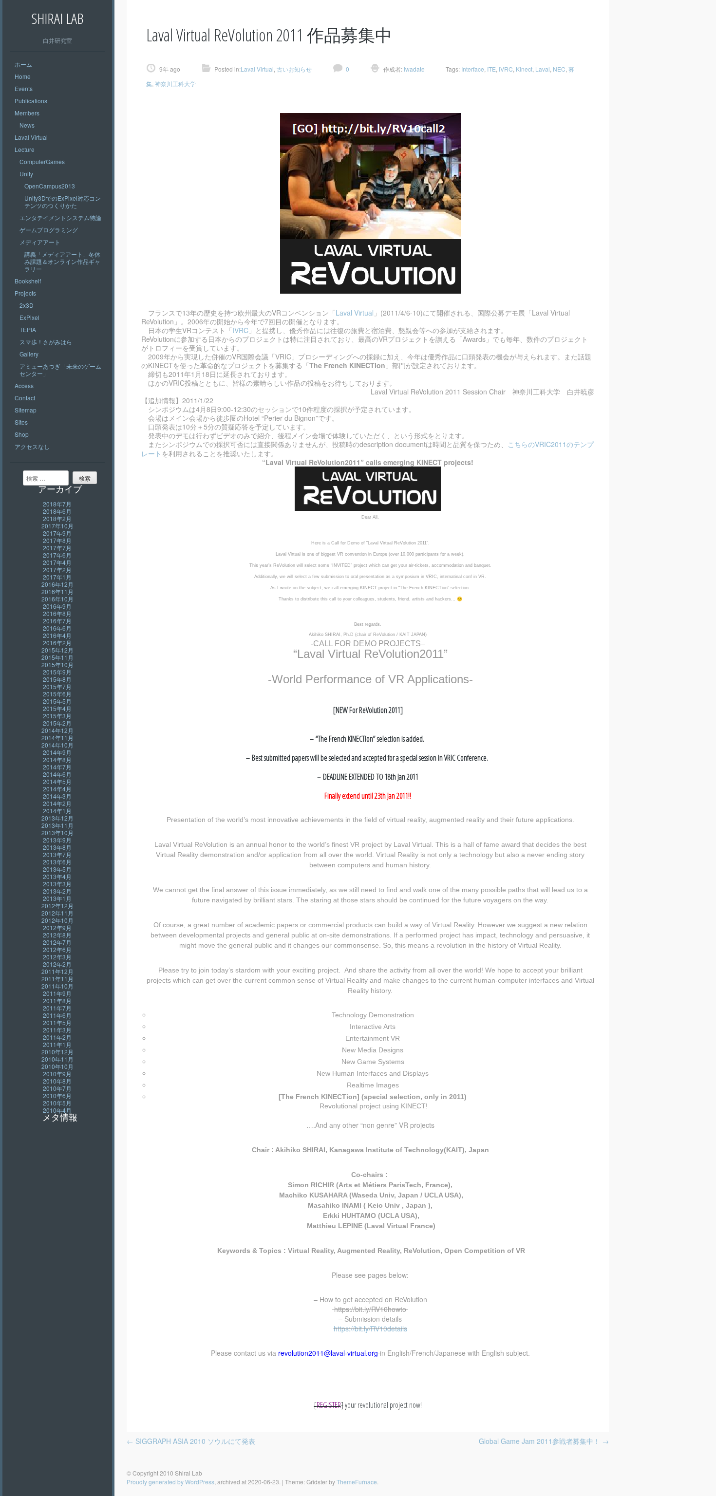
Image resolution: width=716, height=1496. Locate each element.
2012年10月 (57, 920)
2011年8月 (57, 1000)
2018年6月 (57, 511)
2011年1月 (57, 1044)
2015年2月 (57, 723)
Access (24, 385)
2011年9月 (57, 993)
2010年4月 (57, 1110)
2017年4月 (57, 562)
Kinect (524, 69)
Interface (472, 69)
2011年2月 (57, 1037)
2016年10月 (57, 599)
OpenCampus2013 (49, 186)
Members (27, 113)
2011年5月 (57, 1022)
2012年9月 (57, 927)
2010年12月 (57, 1051)
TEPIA (27, 329)
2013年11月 (57, 825)
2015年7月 (57, 686)
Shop (22, 434)
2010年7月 (57, 1088)
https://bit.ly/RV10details (370, 1328)
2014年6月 (57, 774)
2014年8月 (57, 759)
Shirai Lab (57, 18)
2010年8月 (57, 1081)
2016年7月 (57, 621)
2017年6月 (57, 555)
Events (24, 88)
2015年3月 (57, 715)
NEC (559, 69)
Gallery (28, 354)
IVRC (506, 69)
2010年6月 (57, 1095)
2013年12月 (57, 818)
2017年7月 (57, 547)
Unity (26, 173)
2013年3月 (57, 883)
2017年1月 (57, 577)
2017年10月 (57, 526)
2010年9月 (57, 1073)
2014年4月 (57, 789)
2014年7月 (57, 767)
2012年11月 (57, 913)
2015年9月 (57, 672)
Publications (31, 100)
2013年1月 (57, 898)
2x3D (26, 305)
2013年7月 (57, 854)
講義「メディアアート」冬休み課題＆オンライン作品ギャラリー (62, 261)
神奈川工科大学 (175, 83)
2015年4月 (57, 708)
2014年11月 (57, 737)
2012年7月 (57, 942)
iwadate (413, 69)
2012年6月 (57, 949)
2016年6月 (57, 628)
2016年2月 (57, 642)
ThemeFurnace (357, 1481)
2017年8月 (57, 540)
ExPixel (29, 317)
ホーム (23, 64)
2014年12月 (57, 730)
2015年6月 (57, 694)
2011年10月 (57, 986)
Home (23, 76)
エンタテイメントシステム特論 (60, 217)
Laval (542, 69)
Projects (25, 293)
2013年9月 (57, 840)
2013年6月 (57, 862)
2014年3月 (57, 796)
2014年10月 (57, 745)
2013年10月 (57, 832)
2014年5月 (57, 781)
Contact (25, 397)
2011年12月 (57, 971)
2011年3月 (57, 1030)
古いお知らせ (294, 69)
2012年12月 (57, 905)
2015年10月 (57, 664)
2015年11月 (57, 657)
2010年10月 (57, 1066)
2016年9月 (57, 606)
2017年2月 (57, 569)
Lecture (25, 149)
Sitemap (26, 410)
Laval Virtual (31, 137)
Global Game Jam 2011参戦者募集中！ (544, 1441)
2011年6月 (57, 1015)
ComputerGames (42, 161)
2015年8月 (57, 679)
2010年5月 (57, 1103)
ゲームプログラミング (48, 229)
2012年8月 (57, 935)
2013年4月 (57, 876)
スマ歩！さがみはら (45, 341)
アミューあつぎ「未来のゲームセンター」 (60, 369)
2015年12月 (57, 650)
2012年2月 (57, 964)
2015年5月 (57, 701)
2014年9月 (57, 752)
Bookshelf (28, 281)
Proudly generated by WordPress (170, 1481)
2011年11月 (57, 978)
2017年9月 (57, 533)
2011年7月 (57, 1008)
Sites (21, 422)
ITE (491, 69)
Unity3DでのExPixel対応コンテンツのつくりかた (62, 201)
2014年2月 (57, 803)
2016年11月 (57, 591)
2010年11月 (57, 1059)
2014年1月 (57, 810)
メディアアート (39, 242)
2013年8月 (57, 847)
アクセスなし (32, 446)
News (27, 125)
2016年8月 (57, 613)
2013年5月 (57, 869)
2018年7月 (57, 504)
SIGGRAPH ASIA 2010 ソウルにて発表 (191, 1441)
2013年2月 (57, 891)
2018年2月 (57, 518)
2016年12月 (57, 584)
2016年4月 (57, 635)
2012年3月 (57, 957)
